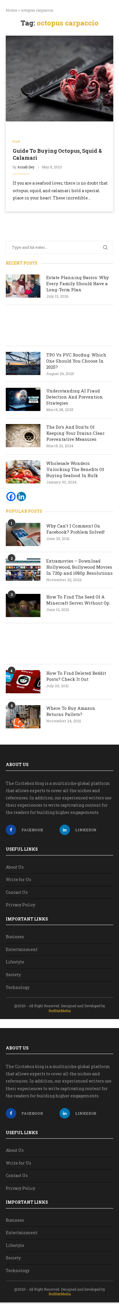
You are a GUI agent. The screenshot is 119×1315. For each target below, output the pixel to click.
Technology (17, 987)
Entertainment (22, 949)
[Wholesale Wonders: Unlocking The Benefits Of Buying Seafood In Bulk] (23, 471)
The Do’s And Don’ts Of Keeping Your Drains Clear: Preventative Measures (75, 433)
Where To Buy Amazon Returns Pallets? (70, 711)
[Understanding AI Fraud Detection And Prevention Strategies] (23, 399)
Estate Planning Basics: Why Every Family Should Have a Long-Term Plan (77, 283)
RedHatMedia (60, 1010)
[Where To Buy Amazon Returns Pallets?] (23, 716)
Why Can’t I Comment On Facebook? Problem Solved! (75, 529)
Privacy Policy (20, 904)
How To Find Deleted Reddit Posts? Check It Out (76, 676)
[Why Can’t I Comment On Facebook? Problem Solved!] (23, 534)
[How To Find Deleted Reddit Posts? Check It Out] (23, 681)
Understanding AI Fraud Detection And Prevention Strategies (74, 397)
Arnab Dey (25, 167)
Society (13, 974)
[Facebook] (11, 496)
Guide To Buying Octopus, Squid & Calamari (57, 154)
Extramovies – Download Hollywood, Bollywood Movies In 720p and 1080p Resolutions (79, 567)
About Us (15, 867)
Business (15, 936)
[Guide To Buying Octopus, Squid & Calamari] (59, 78)
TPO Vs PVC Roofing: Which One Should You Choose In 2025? (76, 361)
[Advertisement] (59, 325)
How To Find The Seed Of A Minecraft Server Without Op (78, 600)
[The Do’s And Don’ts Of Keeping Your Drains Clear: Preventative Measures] (23, 435)
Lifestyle (15, 962)
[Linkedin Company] (21, 496)
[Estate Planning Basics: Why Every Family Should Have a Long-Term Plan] (23, 286)
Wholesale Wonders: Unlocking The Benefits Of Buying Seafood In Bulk (75, 469)
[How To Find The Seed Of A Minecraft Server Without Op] (23, 605)
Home (11, 10)
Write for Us (18, 879)
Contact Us (17, 892)
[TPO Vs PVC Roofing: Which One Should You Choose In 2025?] (23, 363)
